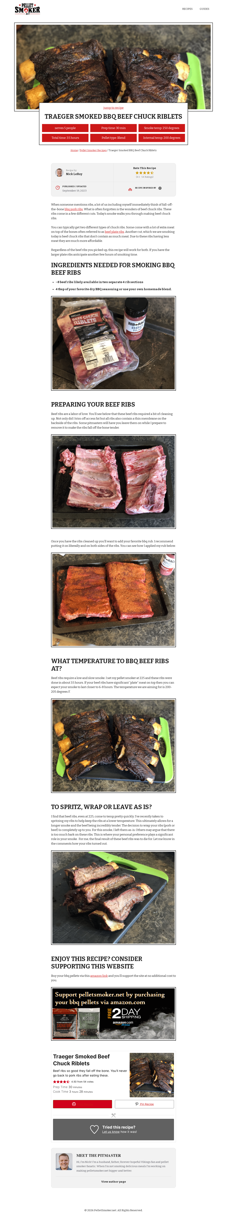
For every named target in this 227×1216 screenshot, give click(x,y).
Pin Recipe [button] (146, 1104)
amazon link (99, 976)
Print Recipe (84, 1104)
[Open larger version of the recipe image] (152, 1075)
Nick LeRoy (74, 174)
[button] (137, 173)
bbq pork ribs (74, 209)
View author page (113, 1181)
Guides (204, 8)
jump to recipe (113, 108)
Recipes (187, 8)
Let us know (111, 1132)
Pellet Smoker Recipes (93, 150)
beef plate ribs (114, 232)
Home (74, 150)
